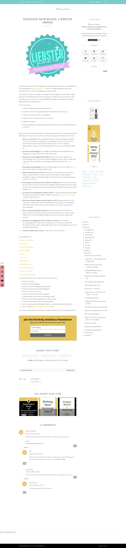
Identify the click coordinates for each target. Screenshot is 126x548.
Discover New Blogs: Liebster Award (96, 310)
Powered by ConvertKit (47, 338)
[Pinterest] (2, 276)
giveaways (95, 174)
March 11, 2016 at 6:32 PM (33, 434)
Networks (99, 36)
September (88, 237)
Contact (103, 33)
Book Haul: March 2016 (91, 298)
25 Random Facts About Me (93, 330)
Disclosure (89, 33)
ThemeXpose (32, 545)
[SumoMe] (2, 285)
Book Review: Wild (90, 323)
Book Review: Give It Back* (93, 255)
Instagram (94, 54)
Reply (75, 445)
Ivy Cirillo (35, 379)
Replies (26, 447)
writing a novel (86, 186)
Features (85, 36)
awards (35, 360)
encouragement (54, 360)
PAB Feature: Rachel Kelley (93, 326)
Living (22, 2)
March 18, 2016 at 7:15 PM (33, 472)
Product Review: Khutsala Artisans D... (66, 412)
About (83, 33)
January (87, 335)
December (88, 230)
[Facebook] (2, 267)
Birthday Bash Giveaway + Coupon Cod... (47, 412)
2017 (84, 224)
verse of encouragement (88, 183)
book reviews (99, 171)
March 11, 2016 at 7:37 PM (36, 454)
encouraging (64, 360)
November (88, 232)
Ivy (30, 451)
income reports (86, 177)
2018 (84, 222)
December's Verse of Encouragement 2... (28, 413)
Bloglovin (85, 60)
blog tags (91, 171)
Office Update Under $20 (92, 285)
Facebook (85, 54)
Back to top (102, 546)
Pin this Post (66, 355)
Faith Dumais (31, 431)
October (87, 235)
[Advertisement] (94, 85)
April (86, 250)
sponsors (96, 180)
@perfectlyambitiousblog (7, 532)
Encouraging (38, 2)
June (86, 245)
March (87, 253)
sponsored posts (86, 180)
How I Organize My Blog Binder (94, 282)
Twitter (94, 60)
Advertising (96, 33)
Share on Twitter (50, 355)
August (87, 240)
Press (104, 36)
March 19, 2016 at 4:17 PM (36, 485)
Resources (92, 36)
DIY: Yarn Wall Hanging (92, 314)
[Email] (2, 280)
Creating (29, 2)
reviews (95, 177)
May (86, 248)
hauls (101, 174)
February (88, 332)
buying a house (86, 174)
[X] (2, 272)
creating (46, 360)
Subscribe (47, 335)
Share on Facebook (32, 355)
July (86, 242)
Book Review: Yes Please (92, 288)
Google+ (103, 60)
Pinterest (102, 54)
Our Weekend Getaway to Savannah (96, 307)
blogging (40, 360)
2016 (84, 227)
